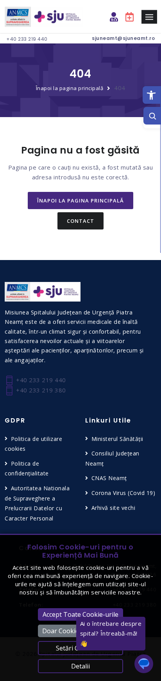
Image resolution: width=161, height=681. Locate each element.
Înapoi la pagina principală (70, 88)
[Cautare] (152, 116)
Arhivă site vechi (113, 507)
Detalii (80, 666)
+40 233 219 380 (40, 390)
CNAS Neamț (109, 478)
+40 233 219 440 (27, 39)
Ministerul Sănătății (117, 439)
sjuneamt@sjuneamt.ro (123, 38)
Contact (80, 220)
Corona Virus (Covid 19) (123, 493)
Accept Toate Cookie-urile (80, 614)
